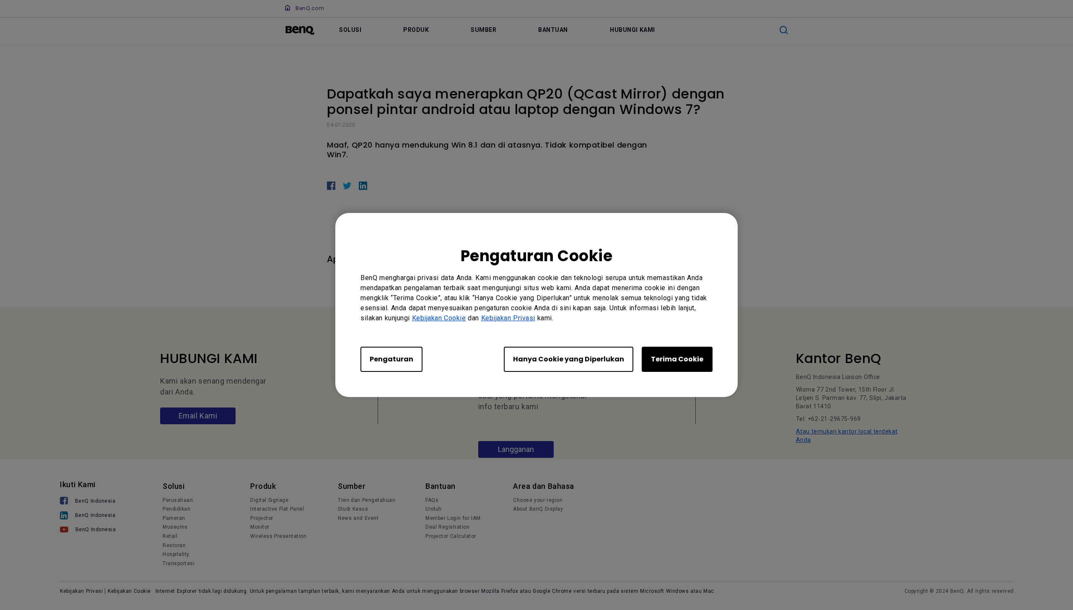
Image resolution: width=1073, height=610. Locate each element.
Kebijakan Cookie (439, 318)
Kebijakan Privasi (508, 318)
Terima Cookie (677, 359)
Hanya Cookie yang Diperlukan (568, 359)
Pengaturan (391, 359)
